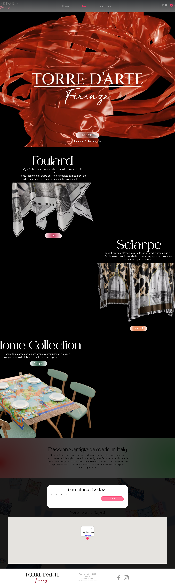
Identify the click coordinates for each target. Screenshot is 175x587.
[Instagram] (126, 577)
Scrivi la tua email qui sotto (59, 495)
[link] (165, 5)
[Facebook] (118, 577)
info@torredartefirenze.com (87, 581)
